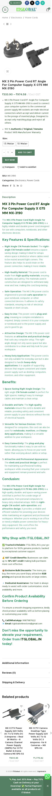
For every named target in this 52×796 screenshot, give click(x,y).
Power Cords (31, 18)
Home (5, 18)
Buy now (10, 160)
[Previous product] (4, 24)
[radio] (9, 144)
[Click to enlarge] (7, 71)
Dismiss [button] (47, 786)
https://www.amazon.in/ (13, 651)
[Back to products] (7, 24)
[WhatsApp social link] (42, 3)
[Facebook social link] (27, 3)
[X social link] (32, 3)
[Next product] (11, 24)
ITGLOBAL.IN (31, 639)
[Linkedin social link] (37, 3)
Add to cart (25, 152)
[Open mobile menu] (5, 10)
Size (4, 139)
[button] (21, 711)
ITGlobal (16, 771)
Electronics (16, 18)
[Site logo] (26, 10)
